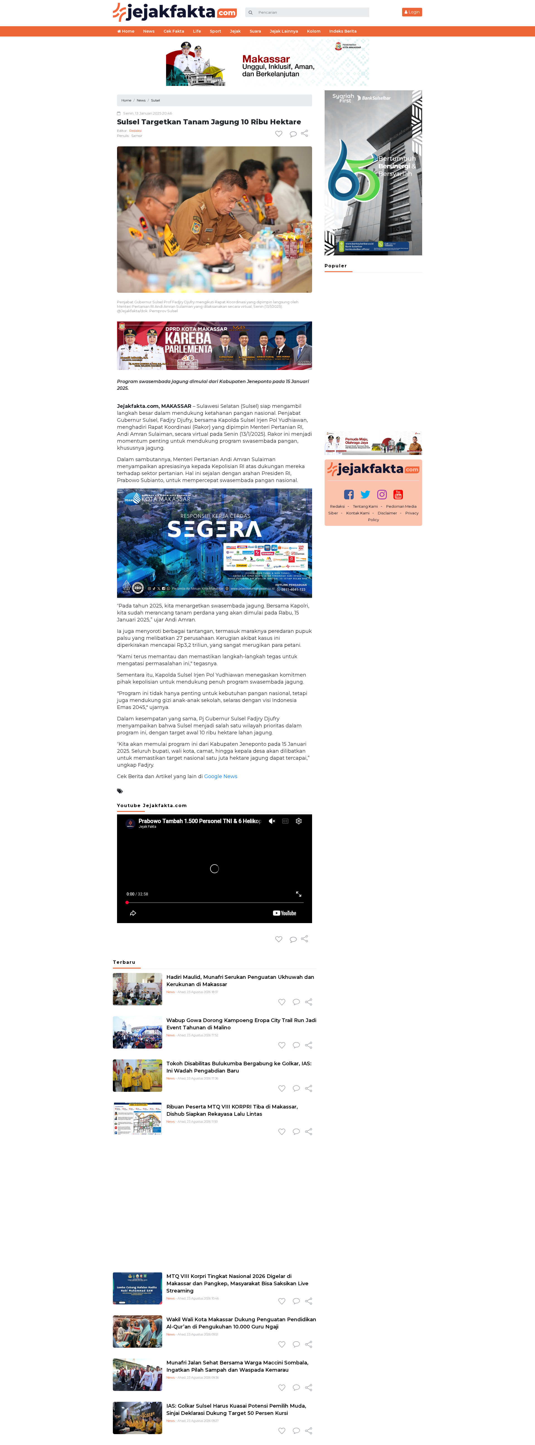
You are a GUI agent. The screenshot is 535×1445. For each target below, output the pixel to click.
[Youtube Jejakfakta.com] (398, 494)
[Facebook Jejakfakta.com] (348, 494)
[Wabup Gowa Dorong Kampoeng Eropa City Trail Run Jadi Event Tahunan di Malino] (137, 1032)
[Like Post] (279, 134)
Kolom (313, 31)
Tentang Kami (365, 506)
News (170, 992)
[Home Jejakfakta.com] (175, 11)
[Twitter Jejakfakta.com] (365, 494)
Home (127, 31)
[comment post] (293, 134)
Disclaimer (387, 513)
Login (413, 11)
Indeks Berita (343, 31)
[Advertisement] (214, 1203)
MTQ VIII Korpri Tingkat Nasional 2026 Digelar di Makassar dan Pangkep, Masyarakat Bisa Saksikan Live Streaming (237, 1283)
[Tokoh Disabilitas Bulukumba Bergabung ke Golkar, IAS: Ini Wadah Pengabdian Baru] (137, 1075)
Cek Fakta (174, 31)
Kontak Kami (357, 513)
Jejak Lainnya (284, 31)
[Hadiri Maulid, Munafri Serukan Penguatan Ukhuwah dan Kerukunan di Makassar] (137, 988)
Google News (220, 776)
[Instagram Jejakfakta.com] (382, 494)
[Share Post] (304, 134)
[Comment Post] (296, 1002)
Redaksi (135, 131)
